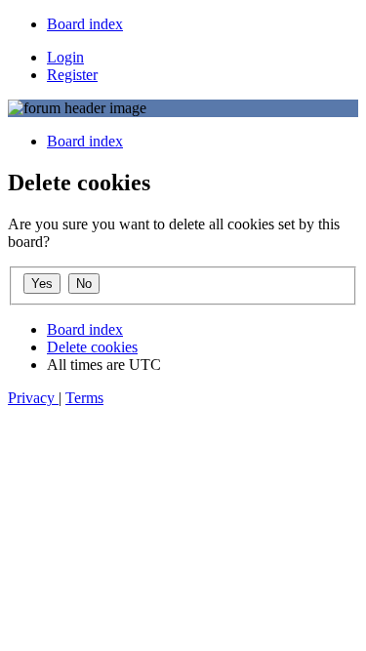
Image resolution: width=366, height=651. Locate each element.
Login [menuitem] (65, 57)
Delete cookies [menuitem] (92, 347)
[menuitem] (85, 24)
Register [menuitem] (72, 74)
